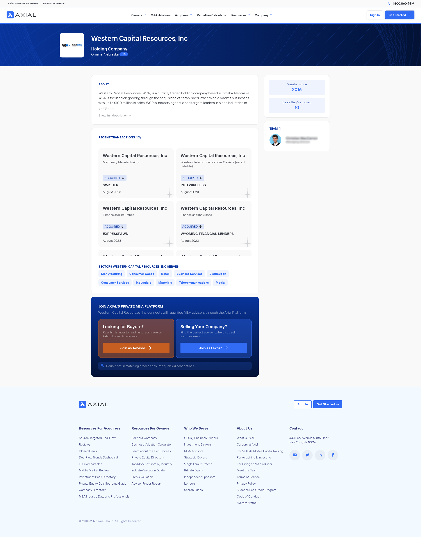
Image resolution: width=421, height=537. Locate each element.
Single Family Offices (198, 464)
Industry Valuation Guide (148, 470)
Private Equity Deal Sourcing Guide (102, 483)
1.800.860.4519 (403, 3)
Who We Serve (196, 428)
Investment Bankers (198, 444)
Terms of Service (248, 477)
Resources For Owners (150, 428)
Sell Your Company (144, 438)
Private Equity (193, 470)
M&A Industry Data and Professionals (104, 496)
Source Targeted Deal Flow (97, 438)
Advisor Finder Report (146, 483)
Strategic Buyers (195, 457)
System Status (247, 503)
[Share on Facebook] (333, 455)
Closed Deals (88, 451)
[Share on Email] (294, 455)
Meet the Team (247, 470)
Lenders (190, 483)
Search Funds (193, 490)
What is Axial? (246, 438)
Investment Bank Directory (97, 477)
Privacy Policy (246, 483)
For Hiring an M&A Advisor (254, 464)
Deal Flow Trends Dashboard (98, 457)
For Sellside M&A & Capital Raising (260, 451)
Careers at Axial (247, 444)
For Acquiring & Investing (254, 457)
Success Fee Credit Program (256, 490)
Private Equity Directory (148, 457)
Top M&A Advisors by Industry (152, 464)
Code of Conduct (248, 496)
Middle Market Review (94, 470)
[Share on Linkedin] (320, 455)
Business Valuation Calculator (152, 444)
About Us (244, 428)
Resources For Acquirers (99, 428)
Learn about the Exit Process (151, 451)
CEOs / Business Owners (201, 438)
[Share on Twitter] (307, 455)
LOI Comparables (90, 464)
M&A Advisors (193, 451)
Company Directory (92, 490)
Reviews (84, 444)
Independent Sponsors (199, 477)
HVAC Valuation (142, 477)
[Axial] (22, 14)
